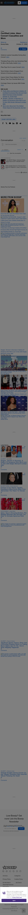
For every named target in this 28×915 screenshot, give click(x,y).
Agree (14, 900)
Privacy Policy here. (17, 897)
